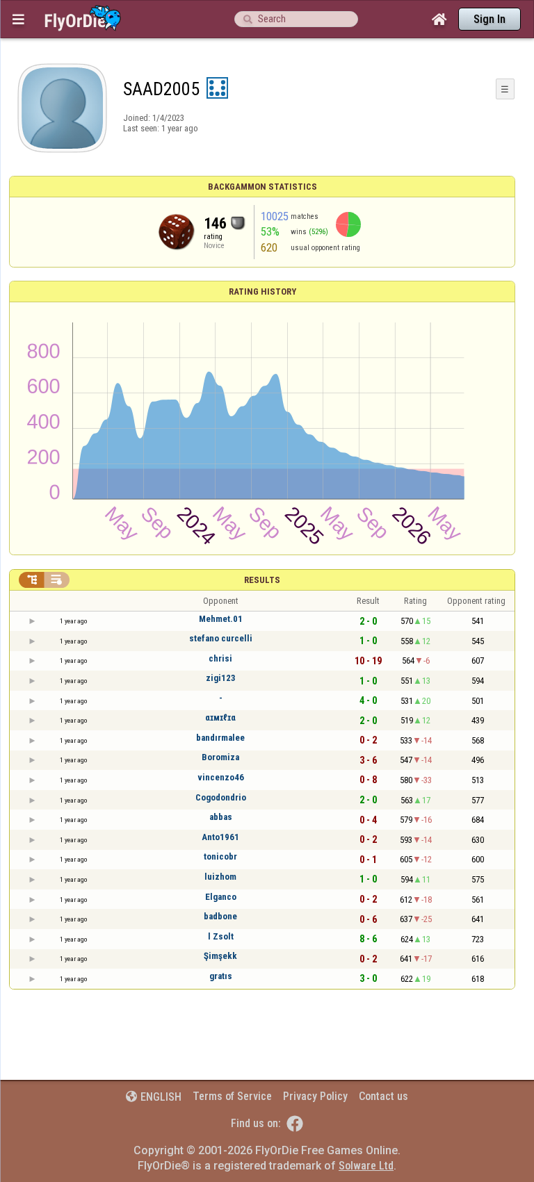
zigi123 (221, 678)
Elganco (220, 897)
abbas (220, 817)
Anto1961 (220, 837)
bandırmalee (220, 737)
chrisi (220, 658)
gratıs (220, 976)
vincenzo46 (220, 777)
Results (262, 580)
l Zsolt (221, 936)
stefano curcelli (220, 638)
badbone (220, 916)
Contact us (383, 1096)
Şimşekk (220, 956)
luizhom (220, 876)
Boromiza (220, 757)
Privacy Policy (315, 1096)
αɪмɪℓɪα (220, 717)
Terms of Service (232, 1096)
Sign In (489, 19)
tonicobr (220, 856)
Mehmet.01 (221, 619)
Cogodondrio (220, 797)
